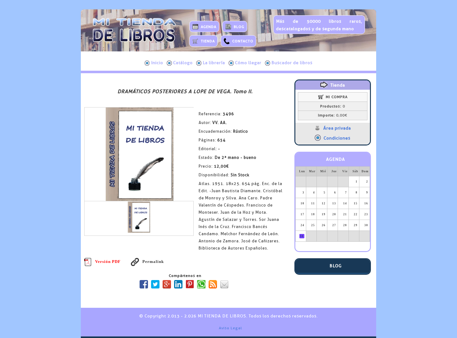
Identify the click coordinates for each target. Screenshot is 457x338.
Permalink (153, 261)
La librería (214, 62)
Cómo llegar (248, 62)
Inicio (157, 62)
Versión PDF (108, 261)
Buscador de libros (291, 62)
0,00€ (332, 115)
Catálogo (183, 62)
